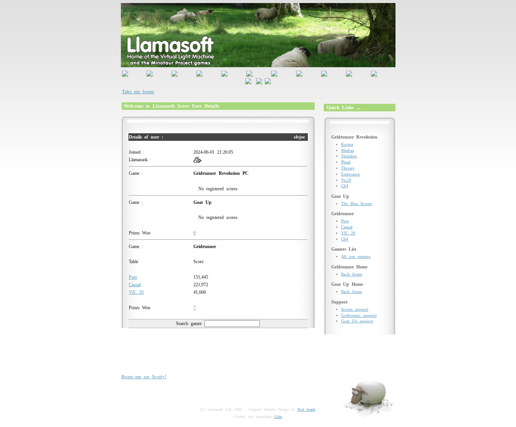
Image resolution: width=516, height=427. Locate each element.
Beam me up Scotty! (144, 376)
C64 (344, 186)
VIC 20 (136, 292)
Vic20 (346, 180)
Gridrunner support (359, 315)
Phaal (346, 162)
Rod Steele (307, 409)
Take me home (138, 91)
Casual (135, 284)
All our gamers (355, 256)
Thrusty (348, 168)
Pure (133, 277)
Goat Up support (357, 321)
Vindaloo (349, 156)
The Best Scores (356, 204)
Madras (347, 150)
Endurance (350, 174)
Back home (351, 274)
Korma (347, 144)
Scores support (354, 309)
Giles (278, 417)
